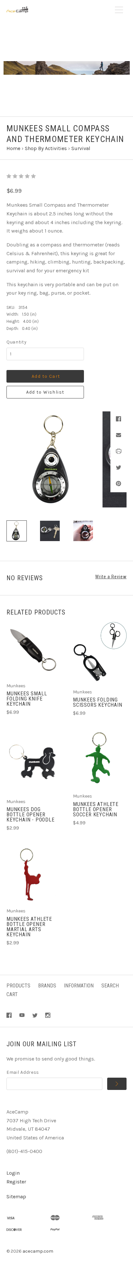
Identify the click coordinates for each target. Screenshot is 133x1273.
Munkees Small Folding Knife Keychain (26, 699)
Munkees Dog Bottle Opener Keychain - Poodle (30, 814)
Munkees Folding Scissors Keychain (97, 702)
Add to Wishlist (45, 392)
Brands (47, 986)
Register (16, 1182)
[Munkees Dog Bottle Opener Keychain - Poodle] (33, 761)
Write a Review (111, 576)
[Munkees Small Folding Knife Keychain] (33, 649)
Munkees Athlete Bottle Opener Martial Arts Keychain (29, 927)
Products (18, 986)
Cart (12, 994)
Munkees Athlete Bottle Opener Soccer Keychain (95, 809)
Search (110, 986)
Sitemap (16, 1196)
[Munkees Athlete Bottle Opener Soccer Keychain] (100, 759)
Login (13, 1173)
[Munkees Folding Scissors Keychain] (100, 652)
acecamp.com (38, 1251)
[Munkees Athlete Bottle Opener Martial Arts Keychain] (33, 874)
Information (79, 986)
